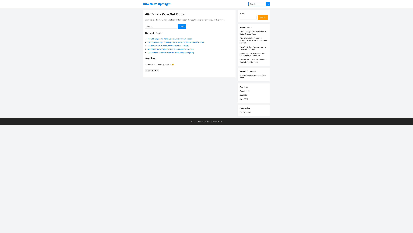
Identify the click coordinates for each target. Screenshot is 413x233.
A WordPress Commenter (249, 75)
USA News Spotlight (156, 4)
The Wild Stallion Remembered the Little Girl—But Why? (168, 46)
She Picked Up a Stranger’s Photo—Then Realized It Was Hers (171, 49)
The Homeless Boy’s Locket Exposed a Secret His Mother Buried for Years (176, 42)
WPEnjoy (219, 121)
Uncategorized (245, 112)
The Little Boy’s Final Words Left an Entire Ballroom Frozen (170, 39)
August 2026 (244, 91)
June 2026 (244, 99)
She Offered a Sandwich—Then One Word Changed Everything (171, 53)
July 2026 (243, 95)
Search (242, 14)
